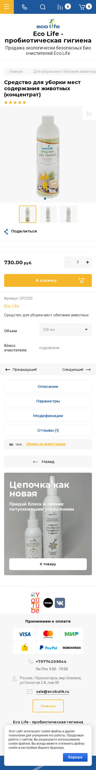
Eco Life (11, 306)
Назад (48, 461)
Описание (48, 386)
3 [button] (51, 198)
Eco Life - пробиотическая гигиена (48, 37)
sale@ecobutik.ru (52, 691)
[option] (48, 154)
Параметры (48, 401)
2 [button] (48, 198)
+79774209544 (51, 661)
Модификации (48, 415)
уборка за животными (46, 444)
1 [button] (45, 199)
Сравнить (89, 113)
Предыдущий (25, 369)
